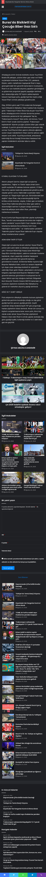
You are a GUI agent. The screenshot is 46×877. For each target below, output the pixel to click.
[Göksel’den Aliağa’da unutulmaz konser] (8, 746)
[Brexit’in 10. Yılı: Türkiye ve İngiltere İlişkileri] (8, 737)
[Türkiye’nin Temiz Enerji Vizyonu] (7, 156)
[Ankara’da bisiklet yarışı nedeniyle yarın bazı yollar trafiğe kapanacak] (12, 477)
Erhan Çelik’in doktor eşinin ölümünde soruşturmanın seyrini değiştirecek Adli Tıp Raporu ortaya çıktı (10, 462)
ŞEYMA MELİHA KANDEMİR (13, 31)
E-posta (5, 543)
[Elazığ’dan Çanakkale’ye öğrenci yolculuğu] (8, 775)
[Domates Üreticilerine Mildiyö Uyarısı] (8, 727)
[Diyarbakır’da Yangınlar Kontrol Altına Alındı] (7, 166)
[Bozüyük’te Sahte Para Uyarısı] (8, 765)
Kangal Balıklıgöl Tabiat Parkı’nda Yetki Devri (33, 486)
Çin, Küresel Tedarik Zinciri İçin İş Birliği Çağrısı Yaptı (28, 706)
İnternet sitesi (6, 551)
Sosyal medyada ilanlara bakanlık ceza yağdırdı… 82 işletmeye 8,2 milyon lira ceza (29, 656)
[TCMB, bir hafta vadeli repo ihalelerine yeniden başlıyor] (12, 427)
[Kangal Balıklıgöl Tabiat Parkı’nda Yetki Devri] (34, 477)
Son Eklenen (23, 577)
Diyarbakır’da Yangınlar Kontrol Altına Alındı (19, 2)
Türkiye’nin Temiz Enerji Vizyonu (27, 153)
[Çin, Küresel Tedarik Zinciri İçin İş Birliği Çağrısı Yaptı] (8, 708)
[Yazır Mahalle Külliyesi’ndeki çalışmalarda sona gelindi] (34, 450)
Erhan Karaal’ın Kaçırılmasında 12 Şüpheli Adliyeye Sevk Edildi (28, 754)
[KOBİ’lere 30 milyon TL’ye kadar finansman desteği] (8, 648)
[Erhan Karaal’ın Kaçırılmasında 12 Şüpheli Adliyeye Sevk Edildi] (8, 756)
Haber (13, 14)
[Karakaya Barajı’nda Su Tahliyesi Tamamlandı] (8, 718)
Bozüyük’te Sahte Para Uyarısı (27, 762)
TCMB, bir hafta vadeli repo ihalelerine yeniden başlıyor (11, 436)
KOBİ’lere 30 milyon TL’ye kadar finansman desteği (28, 646)
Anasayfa (7, 14)
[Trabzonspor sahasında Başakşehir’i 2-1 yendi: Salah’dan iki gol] (34, 427)
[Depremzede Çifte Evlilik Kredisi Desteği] (8, 587)
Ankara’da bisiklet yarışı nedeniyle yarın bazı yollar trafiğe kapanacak (12, 487)
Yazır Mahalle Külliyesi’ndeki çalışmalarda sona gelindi (31, 461)
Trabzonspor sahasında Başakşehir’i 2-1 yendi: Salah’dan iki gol (33, 436)
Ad (3, 535)
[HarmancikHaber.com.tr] (23, 6)
